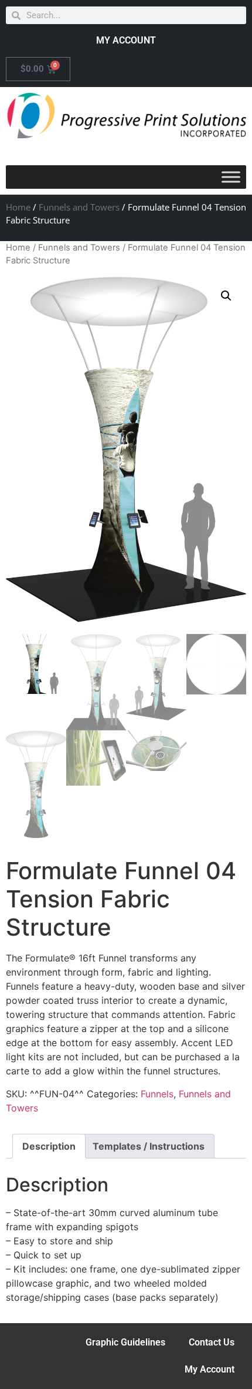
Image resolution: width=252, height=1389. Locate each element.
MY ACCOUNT (126, 40)
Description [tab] (49, 1146)
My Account (209, 1369)
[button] (226, 295)
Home (18, 207)
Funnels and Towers (79, 207)
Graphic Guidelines (125, 1342)
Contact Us (211, 1342)
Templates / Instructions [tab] (149, 1146)
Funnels (157, 1094)
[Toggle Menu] (231, 177)
